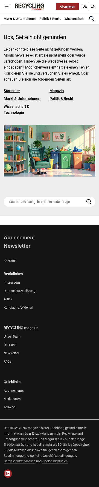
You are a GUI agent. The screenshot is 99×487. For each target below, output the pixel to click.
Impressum (12, 282)
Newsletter (17, 246)
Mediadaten (12, 399)
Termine (9, 407)
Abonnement (19, 237)
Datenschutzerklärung (19, 291)
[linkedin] (8, 473)
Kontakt (9, 261)
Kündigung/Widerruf (18, 307)
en (93, 6)
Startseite (12, 91)
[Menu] (7, 6)
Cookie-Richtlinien (55, 461)
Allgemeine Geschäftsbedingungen (51, 455)
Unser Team (12, 336)
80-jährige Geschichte (73, 444)
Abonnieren (67, 6)
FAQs (7, 361)
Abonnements (14, 390)
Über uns (10, 345)
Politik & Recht (61, 98)
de (84, 6)
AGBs (8, 299)
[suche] (91, 18)
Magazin (57, 91)
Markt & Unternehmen (22, 98)
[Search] (88, 202)
